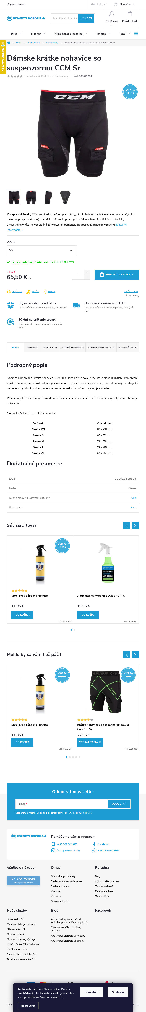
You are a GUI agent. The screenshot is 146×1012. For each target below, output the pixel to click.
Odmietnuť (91, 992)
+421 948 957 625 (67, 844)
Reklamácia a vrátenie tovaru (67, 881)
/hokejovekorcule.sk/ (68, 850)
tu (61, 997)
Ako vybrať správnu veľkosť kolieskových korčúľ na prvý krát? (69, 921)
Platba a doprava (60, 886)
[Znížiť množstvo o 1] (87, 277)
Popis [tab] (15, 347)
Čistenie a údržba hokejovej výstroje (66, 929)
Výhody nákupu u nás (107, 881)
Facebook (103, 844)
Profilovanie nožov (17, 949)
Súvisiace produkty (99, 347)
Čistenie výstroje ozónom (21, 924)
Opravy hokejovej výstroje (21, 939)
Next (135, 525)
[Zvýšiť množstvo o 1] (87, 272)
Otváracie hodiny (60, 901)
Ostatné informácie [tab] (72, 347)
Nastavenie (28, 1006)
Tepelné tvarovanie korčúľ (21, 959)
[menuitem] (16, 33)
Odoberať (119, 804)
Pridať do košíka (119, 275)
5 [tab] (79, 757)
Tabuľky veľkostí (104, 886)
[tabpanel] (40, 579)
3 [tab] (73, 757)
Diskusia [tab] (32, 347)
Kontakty (56, 896)
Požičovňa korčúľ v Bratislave (23, 944)
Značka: (131, 291)
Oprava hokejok (15, 934)
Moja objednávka (16, 4)
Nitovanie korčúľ (16, 929)
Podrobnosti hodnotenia (54, 76)
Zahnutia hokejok (104, 891)
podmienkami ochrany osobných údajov (70, 813)
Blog (97, 876)
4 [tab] (76, 757)
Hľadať (86, 18)
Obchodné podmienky (63, 876)
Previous (126, 525)
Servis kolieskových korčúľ (21, 954)
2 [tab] (74, 630)
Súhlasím (118, 992)
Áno (133, 498)
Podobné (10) (125, 347)
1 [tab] (71, 630)
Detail (90, 742)
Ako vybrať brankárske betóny (67, 940)
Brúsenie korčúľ (15, 919)
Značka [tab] (50, 347)
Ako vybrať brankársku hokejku (68, 935)
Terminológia (102, 896)
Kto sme (55, 891)
